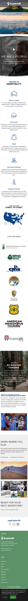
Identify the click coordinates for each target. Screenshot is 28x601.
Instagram (3, 574)
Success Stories (5, 569)
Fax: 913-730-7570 (6, 550)
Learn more (15, 593)
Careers (3, 564)
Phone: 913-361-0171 (6, 548)
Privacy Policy (4, 582)
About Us (3, 561)
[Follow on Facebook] (10, 524)
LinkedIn (3, 577)
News (2, 566)
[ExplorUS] (14, 3)
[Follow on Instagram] (14, 524)
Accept (13, 597)
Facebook (3, 571)
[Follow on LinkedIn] (18, 524)
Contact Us (4, 579)
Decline (5, 597)
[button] (2, 3)
